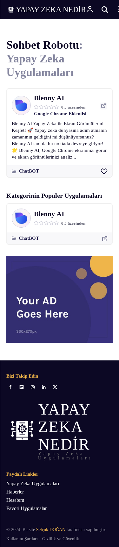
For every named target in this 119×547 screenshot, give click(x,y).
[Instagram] (32, 387)
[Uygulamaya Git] (103, 106)
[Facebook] (10, 387)
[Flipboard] (21, 387)
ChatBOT (29, 171)
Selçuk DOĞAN (50, 529)
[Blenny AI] (21, 105)
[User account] (90, 9)
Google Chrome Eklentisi (60, 113)
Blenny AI (49, 98)
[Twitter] (55, 387)
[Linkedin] (44, 387)
